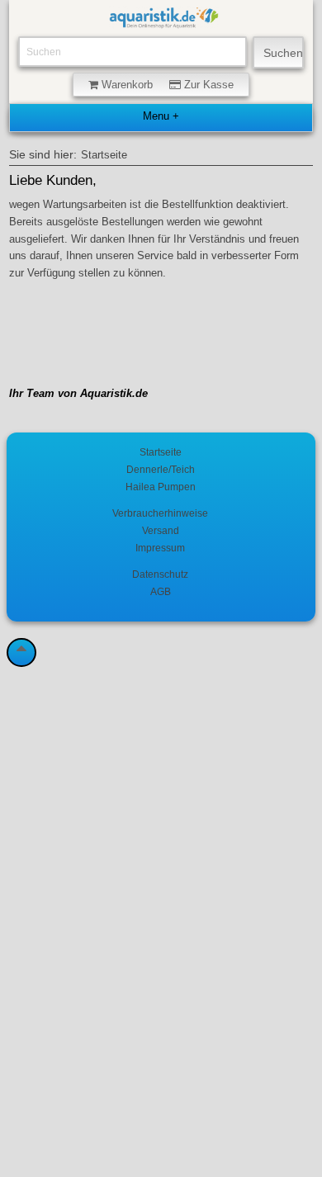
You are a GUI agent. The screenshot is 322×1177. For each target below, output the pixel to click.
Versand (160, 530)
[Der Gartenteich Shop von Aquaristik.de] (164, 20)
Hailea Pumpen (160, 486)
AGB (160, 591)
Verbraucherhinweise (160, 513)
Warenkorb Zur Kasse (166, 84)
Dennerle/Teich (160, 469)
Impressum (160, 547)
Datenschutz (160, 574)
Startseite (104, 155)
